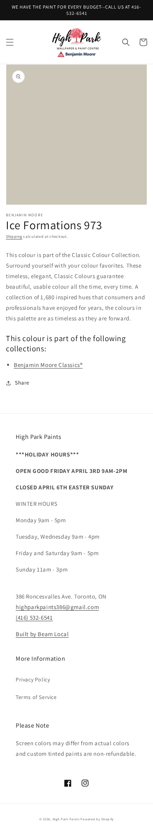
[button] (9, 42)
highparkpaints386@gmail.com (57, 607)
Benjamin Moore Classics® (48, 364)
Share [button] (22, 382)
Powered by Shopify (97, 819)
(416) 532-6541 (34, 617)
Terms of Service (36, 697)
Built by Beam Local (42, 634)
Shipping (14, 236)
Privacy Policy (33, 679)
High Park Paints (66, 819)
